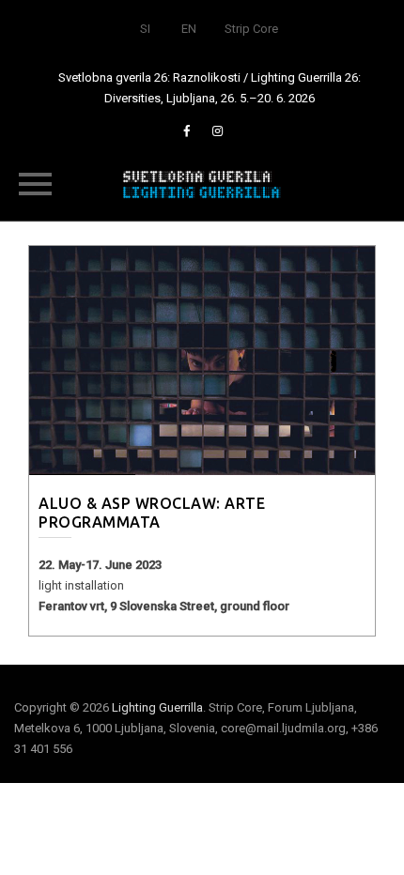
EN (188, 29)
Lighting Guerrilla (157, 707)
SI (145, 29)
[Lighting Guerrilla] (202, 183)
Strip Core (251, 29)
